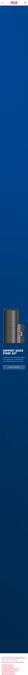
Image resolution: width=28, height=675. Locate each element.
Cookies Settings (7, 666)
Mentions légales (19, 662)
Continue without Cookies (10, 669)
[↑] (11, 346)
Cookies (3, 662)
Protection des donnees (11, 662)
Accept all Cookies (8, 673)
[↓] (16, 346)
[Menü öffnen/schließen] (25, 2)
